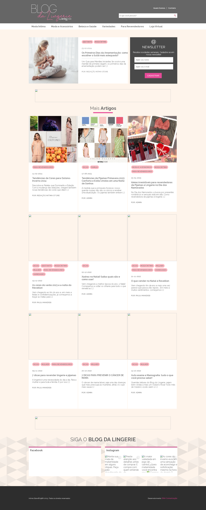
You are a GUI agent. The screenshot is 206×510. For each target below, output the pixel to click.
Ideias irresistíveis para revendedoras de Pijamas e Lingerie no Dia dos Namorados (151, 185)
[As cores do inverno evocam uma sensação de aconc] (168, 463)
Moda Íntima (39, 26)
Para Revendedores (132, 26)
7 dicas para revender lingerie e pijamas (54, 375)
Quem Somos (159, 8)
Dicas (85, 167)
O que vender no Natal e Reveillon (150, 281)
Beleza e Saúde (88, 26)
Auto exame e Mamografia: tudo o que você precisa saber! (152, 376)
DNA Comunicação (169, 498)
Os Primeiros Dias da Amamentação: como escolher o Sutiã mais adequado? (105, 54)
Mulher (37, 270)
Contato (172, 8)
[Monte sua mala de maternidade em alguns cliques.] (113, 463)
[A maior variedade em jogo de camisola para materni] (150, 463)
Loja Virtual (156, 26)
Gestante (87, 42)
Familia (94, 167)
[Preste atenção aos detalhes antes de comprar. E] (132, 463)
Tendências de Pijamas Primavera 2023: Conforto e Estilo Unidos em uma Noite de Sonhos (103, 181)
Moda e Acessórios (62, 26)
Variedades (108, 26)
